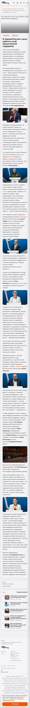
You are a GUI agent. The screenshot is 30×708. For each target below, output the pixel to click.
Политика (6, 35)
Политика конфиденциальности (8, 668)
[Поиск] (13, 2)
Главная (2, 653)
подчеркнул (12, 159)
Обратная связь (11, 665)
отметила (8, 465)
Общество (15, 35)
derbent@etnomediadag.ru (16, 660)
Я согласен (15, 704)
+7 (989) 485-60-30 (15, 658)
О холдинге (3, 665)
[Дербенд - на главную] (8, 2)
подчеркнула (13, 283)
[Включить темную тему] (17, 2)
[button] (27, 2)
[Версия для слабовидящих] (21, 2)
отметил (22, 217)
